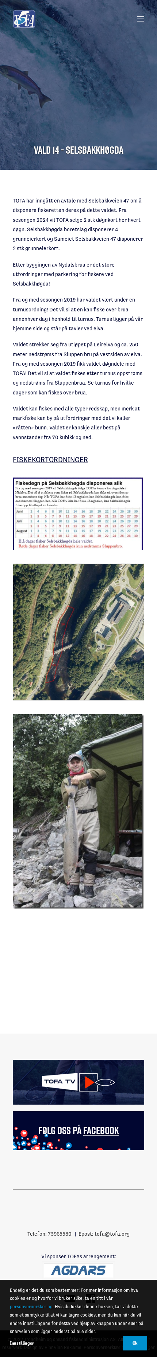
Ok (135, 1343)
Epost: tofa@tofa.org (104, 1234)
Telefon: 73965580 (49, 1234)
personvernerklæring (31, 1306)
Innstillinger (22, 1343)
